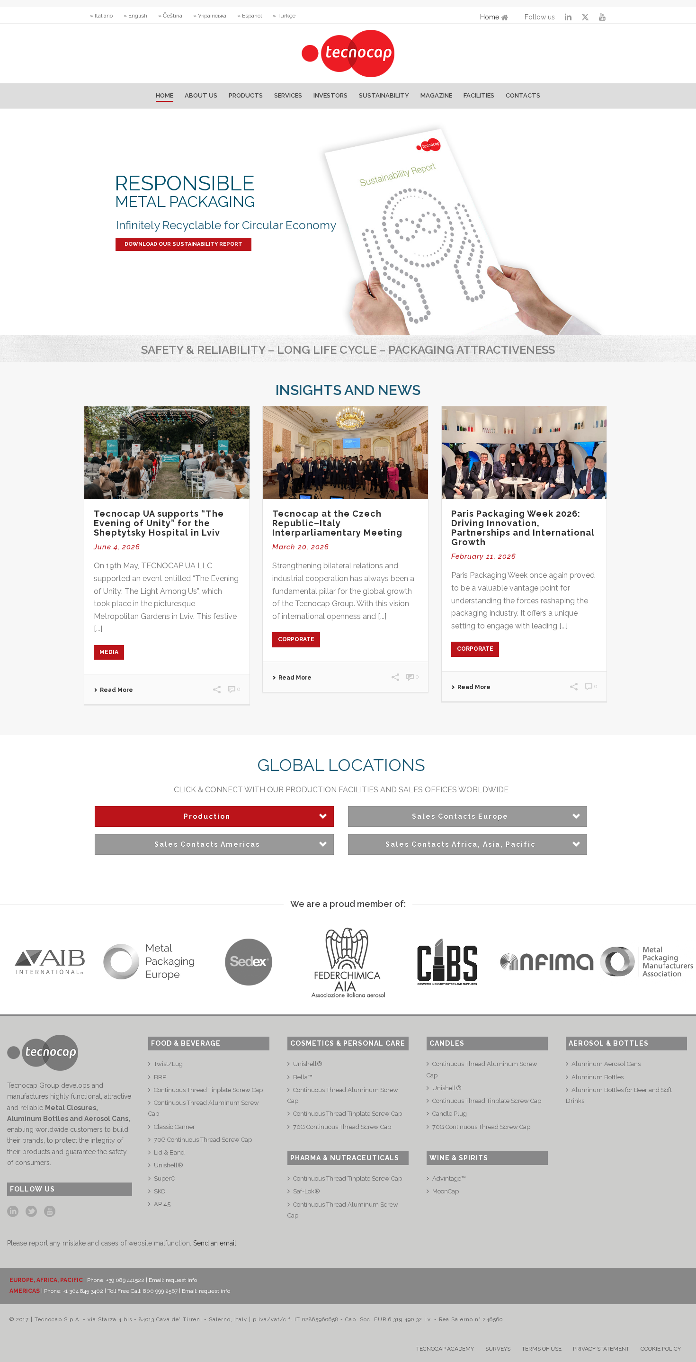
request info (181, 1280)
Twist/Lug (168, 1063)
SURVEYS (497, 1348)
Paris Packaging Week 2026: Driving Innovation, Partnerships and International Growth (523, 528)
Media (108, 652)
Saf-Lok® (306, 1191)
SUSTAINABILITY (384, 95)
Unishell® (168, 1165)
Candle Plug (449, 1113)
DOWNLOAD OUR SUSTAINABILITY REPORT (183, 244)
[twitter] (31, 1212)
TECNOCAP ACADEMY (445, 1348)
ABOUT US (201, 95)
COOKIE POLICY (661, 1348)
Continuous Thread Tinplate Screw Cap (208, 1089)
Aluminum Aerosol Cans (606, 1063)
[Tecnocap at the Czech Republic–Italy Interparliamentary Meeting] (345, 452)
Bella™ (302, 1077)
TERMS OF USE (542, 1348)
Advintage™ (448, 1178)
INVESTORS (330, 95)
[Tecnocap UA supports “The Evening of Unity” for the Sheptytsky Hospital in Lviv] (167, 452)
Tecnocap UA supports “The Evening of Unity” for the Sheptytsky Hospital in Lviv (159, 523)
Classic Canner (174, 1126)
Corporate (296, 639)
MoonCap (445, 1191)
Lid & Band (169, 1152)
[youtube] (49, 1212)
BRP (160, 1077)
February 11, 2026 (483, 556)
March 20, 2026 (300, 547)
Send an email (214, 1243)
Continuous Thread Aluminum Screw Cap (203, 1108)
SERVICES (288, 95)
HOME (164, 95)
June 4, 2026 (117, 547)
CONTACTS (523, 95)
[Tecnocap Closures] (348, 53)
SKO (160, 1191)
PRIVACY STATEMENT (601, 1348)
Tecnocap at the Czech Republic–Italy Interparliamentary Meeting (337, 523)
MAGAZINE (436, 95)
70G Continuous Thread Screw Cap (203, 1139)
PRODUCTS (246, 95)
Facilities (479, 95)
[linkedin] (12, 1212)
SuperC (164, 1178)
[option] (49, 962)
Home (489, 17)
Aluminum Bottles (597, 1077)
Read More (116, 690)
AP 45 (162, 1204)
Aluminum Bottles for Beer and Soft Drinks (619, 1095)
